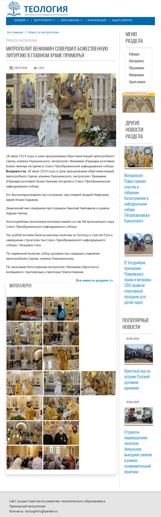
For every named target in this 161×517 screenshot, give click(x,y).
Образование (70, 20)
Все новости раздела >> (94, 280)
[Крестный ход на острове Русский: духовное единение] (138, 353)
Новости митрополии (43, 32)
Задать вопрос (122, 20)
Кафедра (20, 20)
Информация (97, 20)
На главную (15, 32)
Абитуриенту (43, 20)
